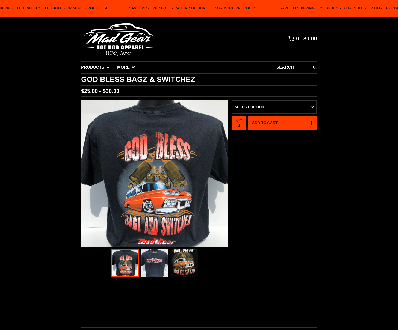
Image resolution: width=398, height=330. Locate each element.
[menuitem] (95, 67)
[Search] (315, 67)
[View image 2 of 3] (154, 263)
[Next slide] (221, 173)
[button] (199, 8)
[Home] (118, 38)
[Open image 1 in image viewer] (154, 173)
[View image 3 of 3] (184, 263)
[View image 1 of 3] (125, 263)
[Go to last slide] (87, 173)
